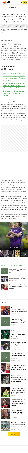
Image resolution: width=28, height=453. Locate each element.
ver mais (13, 434)
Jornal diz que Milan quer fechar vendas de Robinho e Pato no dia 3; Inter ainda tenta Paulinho (14, 85)
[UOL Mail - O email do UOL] (19, 2)
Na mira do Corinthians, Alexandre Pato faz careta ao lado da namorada (14, 93)
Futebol (14, 7)
